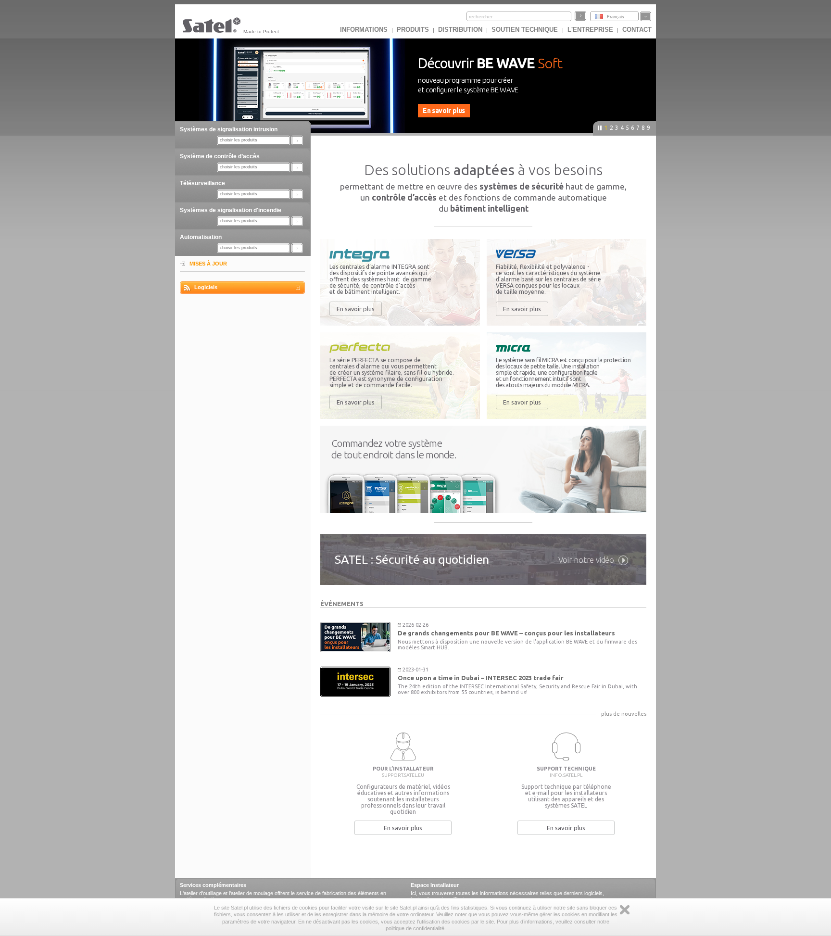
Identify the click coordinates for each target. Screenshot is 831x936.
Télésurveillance (202, 183)
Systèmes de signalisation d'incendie (230, 210)
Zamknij (625, 909)
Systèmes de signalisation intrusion (228, 129)
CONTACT (637, 29)
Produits (413, 29)
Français (615, 16)
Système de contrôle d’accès (220, 156)
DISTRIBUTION (460, 29)
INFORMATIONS (364, 29)
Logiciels (205, 287)
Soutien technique (525, 29)
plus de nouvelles (623, 714)
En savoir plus (356, 308)
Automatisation (201, 237)
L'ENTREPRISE (590, 29)
